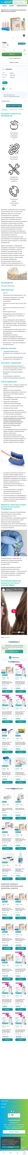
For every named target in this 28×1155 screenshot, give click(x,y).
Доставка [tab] (21, 109)
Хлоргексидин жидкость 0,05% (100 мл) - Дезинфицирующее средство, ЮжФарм (20, 870)
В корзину (7, 691)
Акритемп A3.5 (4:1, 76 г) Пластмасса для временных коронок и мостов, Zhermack (7, 939)
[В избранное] (25, 54)
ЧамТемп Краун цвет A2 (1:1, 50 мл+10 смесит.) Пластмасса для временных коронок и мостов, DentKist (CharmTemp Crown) (20, 773)
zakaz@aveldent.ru (14, 1122)
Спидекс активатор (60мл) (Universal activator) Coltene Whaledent (7, 809)
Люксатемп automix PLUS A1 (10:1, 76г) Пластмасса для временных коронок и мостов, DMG (20, 970)
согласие (4, 1144)
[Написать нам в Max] (25, 1149)
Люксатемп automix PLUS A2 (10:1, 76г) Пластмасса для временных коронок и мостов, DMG (20, 682)
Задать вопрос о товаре (14, 105)
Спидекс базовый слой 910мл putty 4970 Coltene (20, 809)
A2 (3, 88)
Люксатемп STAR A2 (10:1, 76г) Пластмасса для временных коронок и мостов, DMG (20, 713)
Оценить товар (14, 651)
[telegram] (11, 1111)
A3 (6, 88)
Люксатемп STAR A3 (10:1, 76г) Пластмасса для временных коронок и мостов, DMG (7, 1031)
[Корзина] (17, 1153)
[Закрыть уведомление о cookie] (19, 1138)
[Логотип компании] (8, 2)
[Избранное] (10, 1153)
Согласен (10, 1147)
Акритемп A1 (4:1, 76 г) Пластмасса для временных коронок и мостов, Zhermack (20, 939)
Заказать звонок (14, 1131)
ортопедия (7, 637)
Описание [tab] (4, 109)
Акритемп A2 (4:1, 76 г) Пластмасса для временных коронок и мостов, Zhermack (7, 909)
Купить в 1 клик (14, 62)
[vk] (16, 1111)
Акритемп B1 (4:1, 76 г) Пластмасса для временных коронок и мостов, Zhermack (7, 970)
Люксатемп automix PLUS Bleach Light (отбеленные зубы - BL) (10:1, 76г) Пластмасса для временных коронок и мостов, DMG (20, 1031)
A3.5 (11, 88)
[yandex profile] (14, 1115)
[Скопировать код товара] (14, 75)
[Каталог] (1, 2)
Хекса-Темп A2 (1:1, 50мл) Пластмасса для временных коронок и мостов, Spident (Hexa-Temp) (20, 743)
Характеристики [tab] (13, 109)
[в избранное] (11, 688)
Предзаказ (5, 945)
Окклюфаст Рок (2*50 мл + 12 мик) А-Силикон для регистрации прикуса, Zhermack (7, 840)
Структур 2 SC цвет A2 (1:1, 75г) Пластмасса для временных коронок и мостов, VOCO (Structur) (7, 743)
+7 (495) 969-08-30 (14, 1120)
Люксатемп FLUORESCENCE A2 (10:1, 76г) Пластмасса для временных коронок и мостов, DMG (7, 713)
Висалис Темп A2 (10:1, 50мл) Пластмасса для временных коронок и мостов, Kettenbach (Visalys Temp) (7, 773)
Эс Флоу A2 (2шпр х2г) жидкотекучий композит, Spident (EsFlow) (7, 870)
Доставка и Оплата (6, 101)
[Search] (25, 2)
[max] (14, 1111)
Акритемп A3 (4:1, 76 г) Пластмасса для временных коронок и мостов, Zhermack (7, 682)
